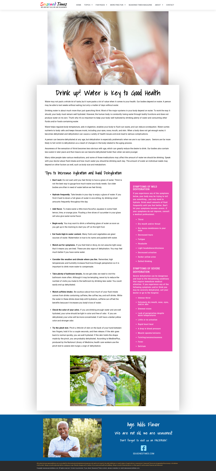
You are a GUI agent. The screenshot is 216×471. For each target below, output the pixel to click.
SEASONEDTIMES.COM (143, 453)
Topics (87, 5)
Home (78, 5)
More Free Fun (116, 5)
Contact (170, 5)
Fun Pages (100, 5)
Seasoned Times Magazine (140, 5)
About (158, 5)
